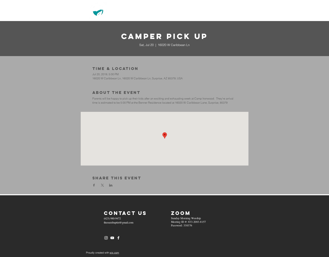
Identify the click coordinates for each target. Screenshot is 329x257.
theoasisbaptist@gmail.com (118, 222)
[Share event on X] (102, 185)
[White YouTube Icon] (112, 238)
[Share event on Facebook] (94, 185)
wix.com (114, 252)
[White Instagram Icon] (106, 238)
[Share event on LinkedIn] (110, 185)
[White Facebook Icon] (118, 238)
